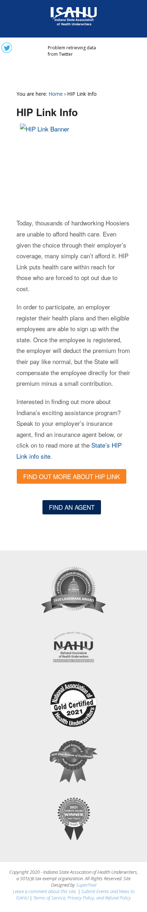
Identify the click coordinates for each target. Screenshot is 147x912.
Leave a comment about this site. (45, 891)
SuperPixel (86, 885)
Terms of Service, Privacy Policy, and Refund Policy (82, 897)
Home (56, 93)
